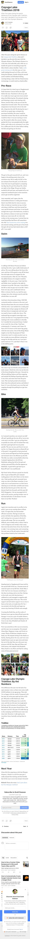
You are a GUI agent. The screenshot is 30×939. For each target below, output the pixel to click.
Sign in (26, 2)
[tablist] (8, 837)
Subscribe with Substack (16, 918)
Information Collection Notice (18, 813)
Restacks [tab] (12, 837)
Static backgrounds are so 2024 (10, 868)
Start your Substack (10, 931)
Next (24, 826)
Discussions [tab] (14, 857)
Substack (7, 935)
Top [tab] (3, 857)
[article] (15, 867)
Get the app (23, 931)
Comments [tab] (5, 837)
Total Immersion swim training (15, 222)
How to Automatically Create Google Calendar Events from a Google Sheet (11, 878)
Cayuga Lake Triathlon (10, 57)
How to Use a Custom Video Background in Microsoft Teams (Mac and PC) (10, 864)
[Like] (2, 27)
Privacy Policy (20, 925)
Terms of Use (23, 811)
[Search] (27, 857)
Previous (6, 826)
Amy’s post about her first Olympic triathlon (14, 784)
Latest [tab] (7, 857)
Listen (26, 23)
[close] (25, 889)
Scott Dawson (8, 22)
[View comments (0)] (6, 27)
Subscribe (20, 2)
